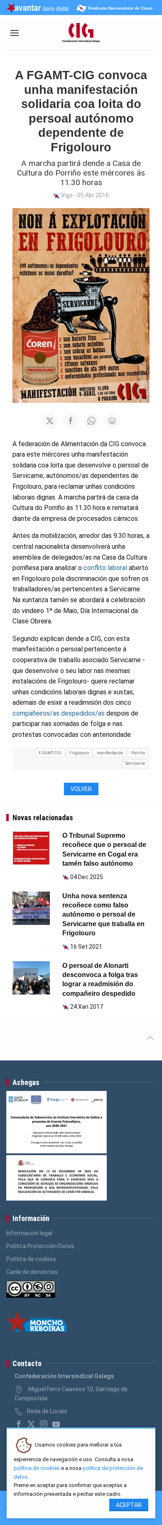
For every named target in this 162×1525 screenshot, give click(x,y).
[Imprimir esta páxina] (112, 420)
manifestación (110, 753)
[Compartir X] (49, 420)
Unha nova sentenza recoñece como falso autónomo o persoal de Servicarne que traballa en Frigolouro (103, 914)
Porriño (138, 753)
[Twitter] (31, 1424)
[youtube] (56, 1424)
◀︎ (25, 978)
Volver (81, 789)
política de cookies (37, 1468)
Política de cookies (31, 1259)
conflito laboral (105, 568)
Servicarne (135, 763)
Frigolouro (79, 753)
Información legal (29, 1233)
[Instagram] (43, 1424)
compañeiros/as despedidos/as (58, 713)
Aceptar (129, 1505)
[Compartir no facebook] (70, 420)
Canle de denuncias (32, 1272)
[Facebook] (19, 1424)
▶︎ (44, 978)
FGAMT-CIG (50, 753)
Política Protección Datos (40, 1246)
